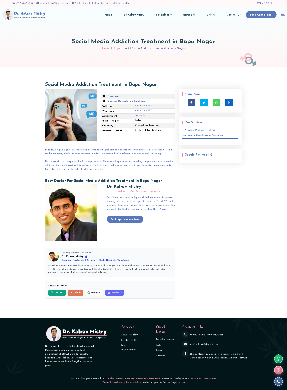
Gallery (210, 15)
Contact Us (234, 15)
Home (108, 15)
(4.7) (209, 154)
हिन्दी (259, 3)
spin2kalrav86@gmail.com (54, 3)
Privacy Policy (133, 382)
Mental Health (129, 340)
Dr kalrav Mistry (165, 339)
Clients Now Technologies (202, 379)
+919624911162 (197, 335)
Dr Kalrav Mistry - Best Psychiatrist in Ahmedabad (132, 379)
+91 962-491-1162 (24, 3)
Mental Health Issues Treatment (205, 135)
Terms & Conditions (113, 382)
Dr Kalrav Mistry (134, 15)
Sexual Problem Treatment (202, 130)
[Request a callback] (278, 381)
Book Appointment (261, 15)
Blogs (116, 48)
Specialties (162, 15)
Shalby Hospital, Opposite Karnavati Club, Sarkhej (102, 3)
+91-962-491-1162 (143, 105)
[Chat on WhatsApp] (278, 358)
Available (140, 115)
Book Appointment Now (125, 219)
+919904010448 (215, 335)
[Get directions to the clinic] (278, 370)
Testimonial (188, 15)
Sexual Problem (129, 335)
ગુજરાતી (268, 3)
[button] (283, 14)
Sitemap (160, 356)
